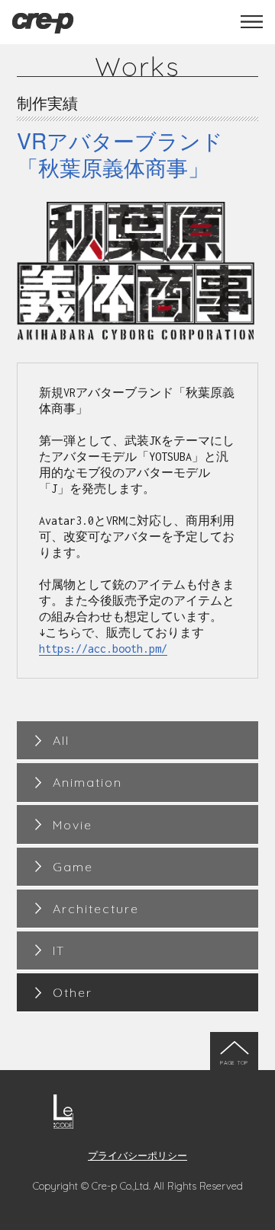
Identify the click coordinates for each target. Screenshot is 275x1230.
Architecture (96, 908)
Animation (87, 782)
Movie (72, 824)
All (61, 740)
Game (73, 866)
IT (59, 950)
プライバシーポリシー (137, 1155)
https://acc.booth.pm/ (103, 648)
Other (72, 992)
